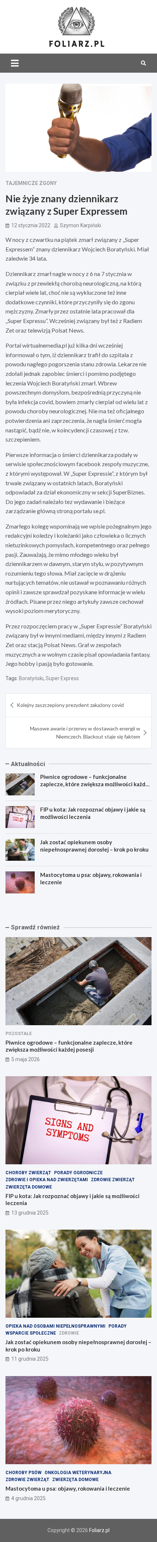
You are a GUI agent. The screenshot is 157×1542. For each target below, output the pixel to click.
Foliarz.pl (99, 1530)
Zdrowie (69, 1333)
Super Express (62, 678)
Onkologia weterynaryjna (78, 1472)
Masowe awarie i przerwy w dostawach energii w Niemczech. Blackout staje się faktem (85, 732)
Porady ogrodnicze (78, 1172)
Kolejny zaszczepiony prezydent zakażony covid (70, 705)
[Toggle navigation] (14, 63)
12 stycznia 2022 (30, 225)
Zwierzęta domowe (28, 1187)
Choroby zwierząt (28, 1172)
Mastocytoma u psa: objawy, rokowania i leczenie (67, 1488)
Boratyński (31, 678)
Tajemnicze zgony (31, 183)
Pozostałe (18, 1033)
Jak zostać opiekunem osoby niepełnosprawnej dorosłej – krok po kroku (94, 846)
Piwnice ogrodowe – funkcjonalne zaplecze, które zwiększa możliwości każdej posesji (95, 783)
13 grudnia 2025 (30, 1213)
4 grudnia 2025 (28, 1498)
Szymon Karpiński (80, 225)
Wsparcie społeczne (30, 1333)
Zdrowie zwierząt (113, 1179)
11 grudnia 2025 (30, 1359)
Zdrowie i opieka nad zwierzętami (46, 1179)
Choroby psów (23, 1472)
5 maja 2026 (25, 1059)
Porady (117, 1326)
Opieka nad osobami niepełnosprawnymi (55, 1326)
